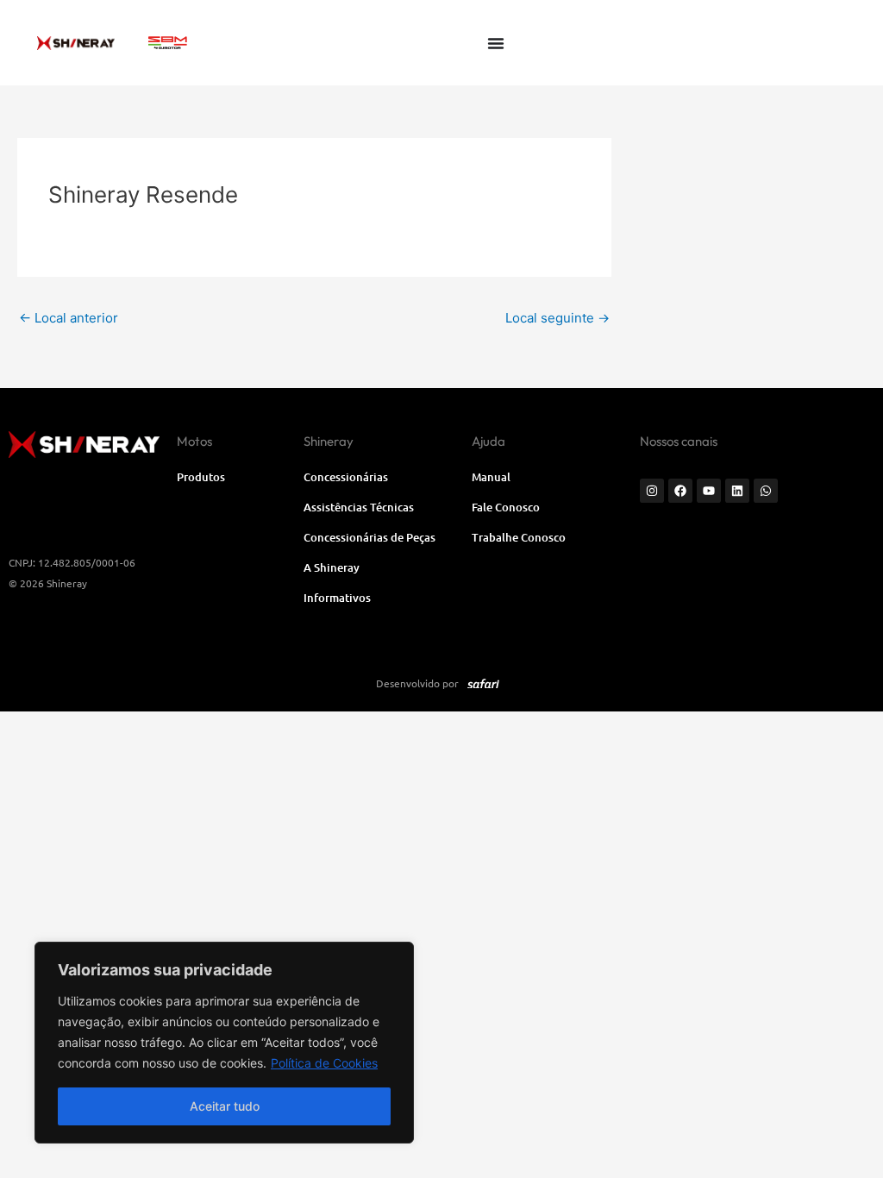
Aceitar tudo (225, 1106)
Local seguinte (557, 318)
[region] (224, 1043)
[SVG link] (167, 43)
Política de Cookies (324, 1063)
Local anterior (68, 318)
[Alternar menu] (495, 43)
